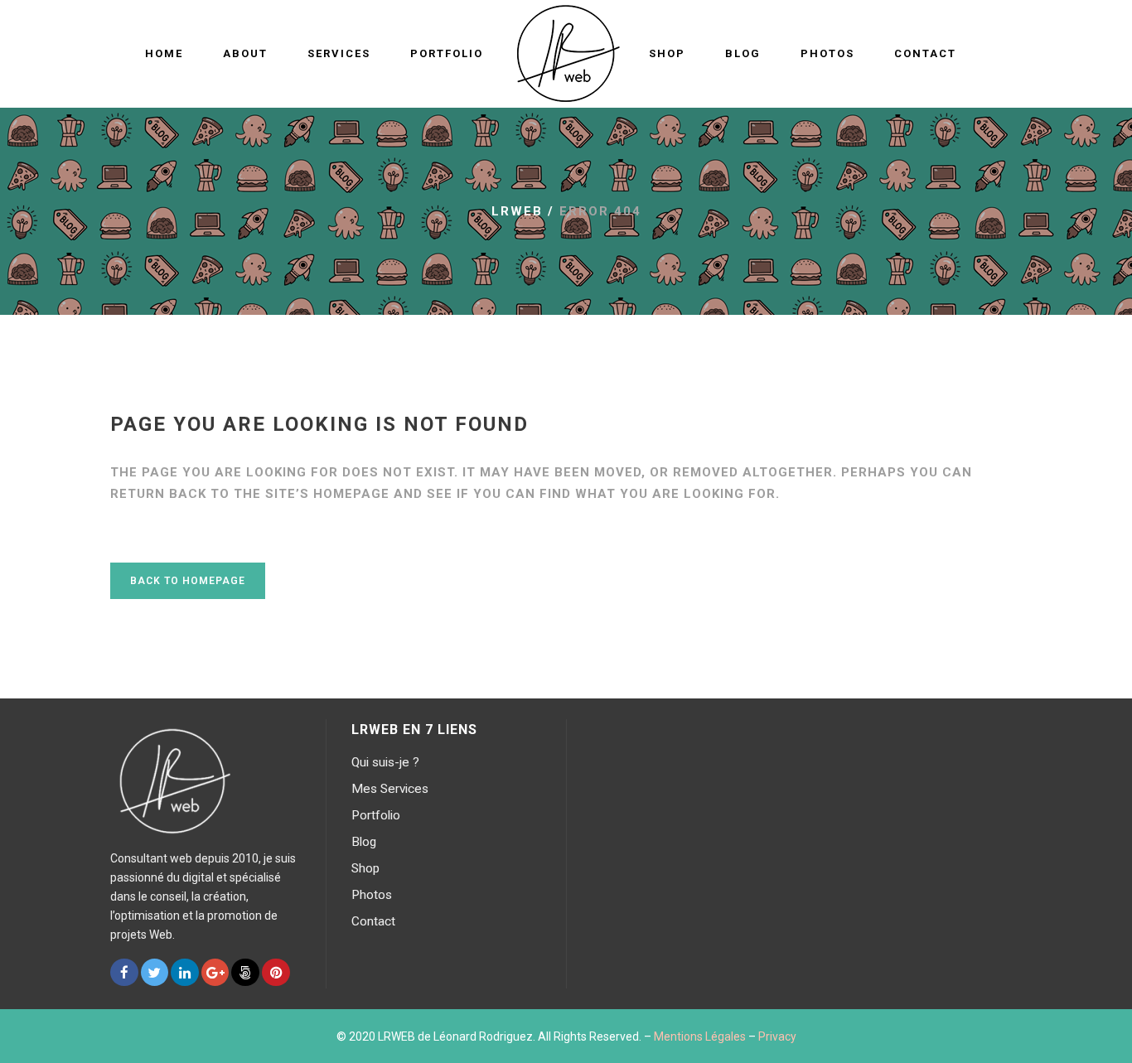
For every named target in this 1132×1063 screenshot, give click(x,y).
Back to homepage (187, 581)
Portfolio (375, 815)
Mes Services (389, 788)
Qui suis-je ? (385, 762)
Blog (363, 841)
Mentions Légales (700, 1036)
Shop (365, 868)
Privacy (777, 1036)
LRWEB (517, 211)
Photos (371, 894)
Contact (373, 921)
